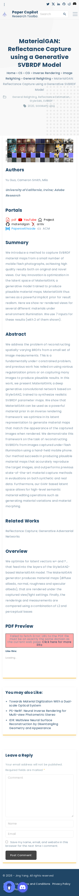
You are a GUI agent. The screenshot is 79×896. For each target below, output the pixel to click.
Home (11, 73)
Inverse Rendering (46, 73)
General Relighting (37, 78)
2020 (31, 106)
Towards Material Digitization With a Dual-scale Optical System (40, 703)
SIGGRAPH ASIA (45, 106)
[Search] (64, 13)
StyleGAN (36, 101)
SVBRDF (48, 101)
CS (20, 73)
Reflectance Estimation (54, 97)
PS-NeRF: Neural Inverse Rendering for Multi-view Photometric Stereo (37, 713)
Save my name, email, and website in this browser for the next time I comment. (37, 844)
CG (27, 73)
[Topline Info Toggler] (4, 4)
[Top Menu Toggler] (75, 14)
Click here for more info (54, 643)
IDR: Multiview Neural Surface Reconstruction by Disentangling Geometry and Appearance (33, 724)
